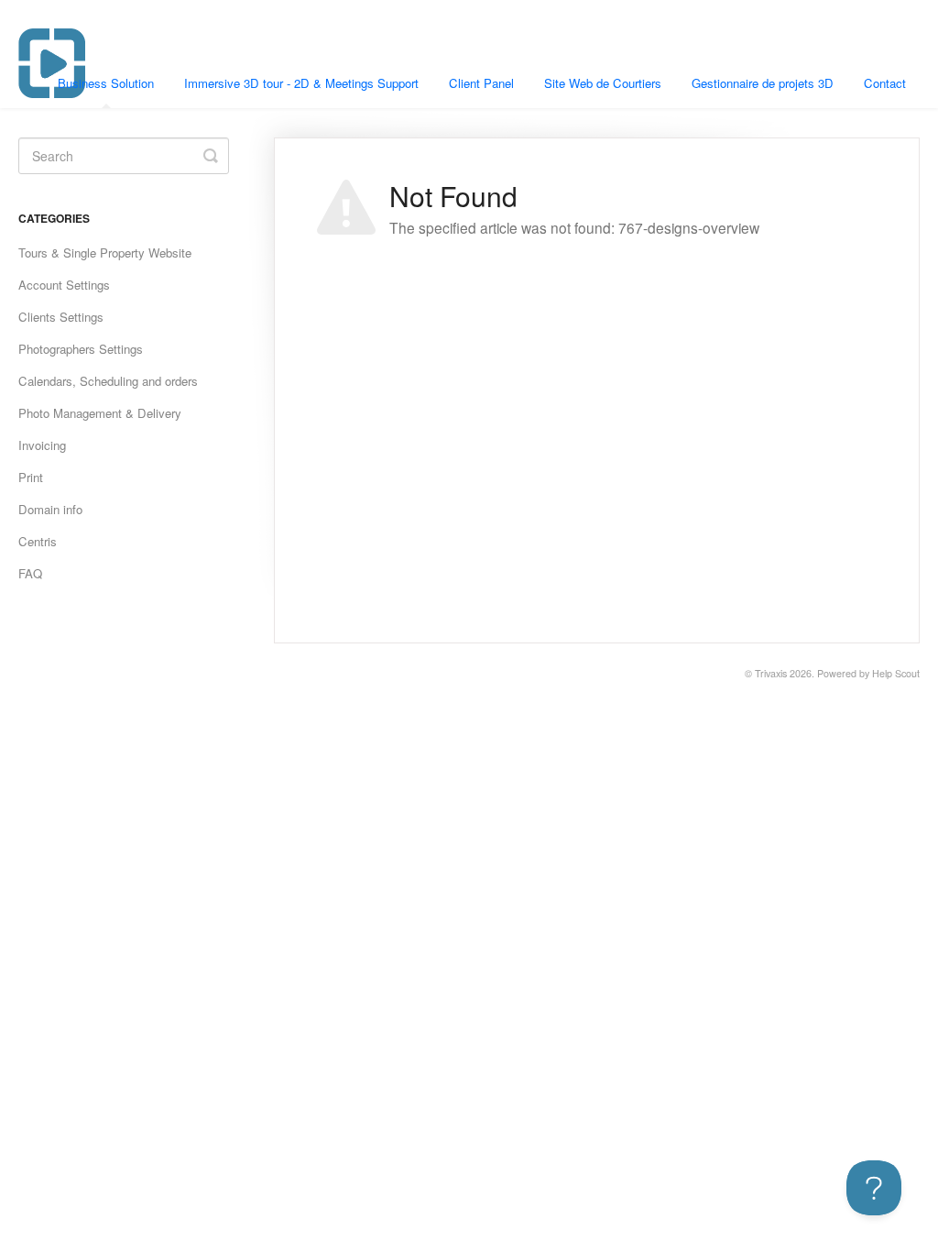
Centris (37, 541)
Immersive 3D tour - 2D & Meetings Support (301, 83)
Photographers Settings (80, 348)
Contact (885, 83)
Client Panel (481, 83)
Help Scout (896, 673)
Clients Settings (61, 316)
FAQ (30, 573)
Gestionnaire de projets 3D (763, 83)
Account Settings (64, 284)
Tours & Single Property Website (104, 252)
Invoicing (42, 445)
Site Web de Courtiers (602, 83)
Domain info (50, 509)
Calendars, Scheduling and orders (108, 381)
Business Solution (106, 83)
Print (30, 477)
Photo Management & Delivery (99, 413)
